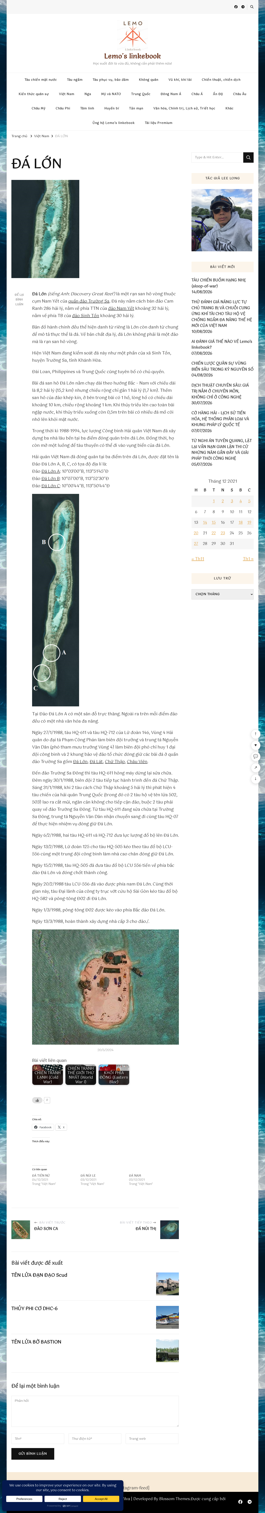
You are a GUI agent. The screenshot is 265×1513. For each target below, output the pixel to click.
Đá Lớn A (50, 471)
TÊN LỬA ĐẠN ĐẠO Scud (39, 1275)
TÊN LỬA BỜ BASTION (36, 1342)
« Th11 (198, 559)
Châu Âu (239, 94)
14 (205, 523)
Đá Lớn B (50, 478)
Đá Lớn (80, 761)
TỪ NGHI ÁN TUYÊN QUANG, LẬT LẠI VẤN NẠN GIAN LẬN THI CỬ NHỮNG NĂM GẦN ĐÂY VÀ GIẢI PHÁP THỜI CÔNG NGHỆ (222, 450)
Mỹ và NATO (111, 94)
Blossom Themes (174, 1499)
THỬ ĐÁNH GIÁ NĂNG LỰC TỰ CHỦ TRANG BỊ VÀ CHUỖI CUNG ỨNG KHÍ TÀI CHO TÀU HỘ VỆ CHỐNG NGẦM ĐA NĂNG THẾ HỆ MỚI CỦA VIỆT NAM (222, 314)
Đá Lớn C (50, 486)
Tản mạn (136, 108)
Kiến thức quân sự (34, 94)
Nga (87, 94)
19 (249, 523)
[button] (105, 987)
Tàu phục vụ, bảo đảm (111, 79)
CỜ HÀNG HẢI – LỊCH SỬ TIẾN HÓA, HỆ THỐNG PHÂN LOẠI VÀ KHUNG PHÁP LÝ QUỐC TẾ (220, 419)
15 (214, 523)
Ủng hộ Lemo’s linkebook (114, 123)
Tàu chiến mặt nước (41, 79)
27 (196, 544)
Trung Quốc (141, 94)
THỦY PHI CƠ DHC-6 (34, 1309)
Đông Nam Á (171, 94)
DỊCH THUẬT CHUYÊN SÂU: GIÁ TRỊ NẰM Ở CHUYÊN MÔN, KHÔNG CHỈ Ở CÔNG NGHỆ (220, 391)
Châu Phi (63, 108)
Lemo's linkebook (132, 55)
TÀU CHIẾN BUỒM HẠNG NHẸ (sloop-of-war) (219, 283)
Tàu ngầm (75, 79)
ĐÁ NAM (135, 1175)
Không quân (148, 79)
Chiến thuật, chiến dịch (221, 79)
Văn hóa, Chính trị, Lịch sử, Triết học (184, 108)
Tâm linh (87, 108)
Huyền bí (111, 108)
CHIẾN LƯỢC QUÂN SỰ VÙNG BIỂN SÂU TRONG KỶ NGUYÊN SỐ (223, 366)
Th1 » (248, 559)
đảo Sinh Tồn (85, 316)
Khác (229, 108)
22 (214, 533)
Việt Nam (66, 94)
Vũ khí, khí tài (180, 79)
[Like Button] (37, 1100)
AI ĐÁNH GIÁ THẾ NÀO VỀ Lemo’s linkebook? (222, 345)
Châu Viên (137, 761)
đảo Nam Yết (121, 308)
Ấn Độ (218, 94)
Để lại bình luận (19, 300)
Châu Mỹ (39, 108)
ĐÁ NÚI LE (88, 1175)
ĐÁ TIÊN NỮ (41, 1175)
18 (240, 523)
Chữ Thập (115, 761)
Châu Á (197, 94)
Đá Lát (96, 761)
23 (223, 533)
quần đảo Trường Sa (89, 301)
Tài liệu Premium (158, 123)
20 (196, 533)
